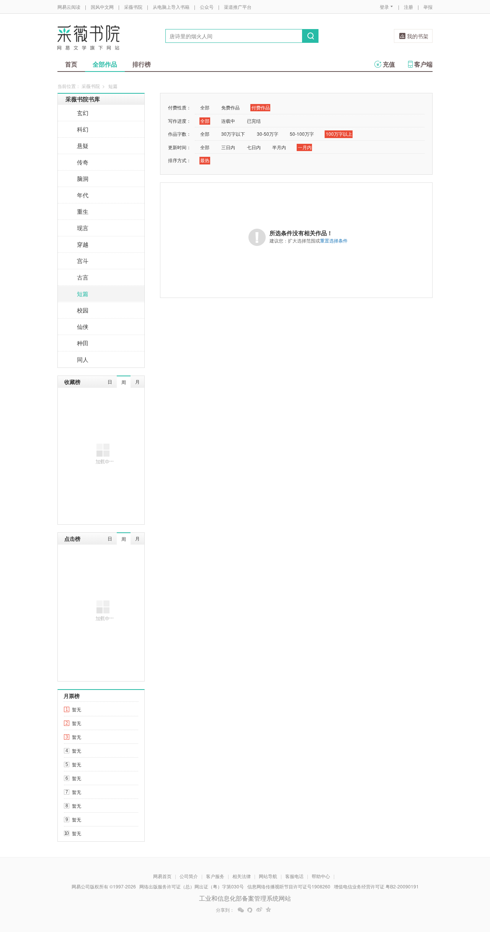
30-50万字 (267, 133)
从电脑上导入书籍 (171, 6)
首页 (71, 64)
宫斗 (82, 261)
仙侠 (82, 326)
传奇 (82, 162)
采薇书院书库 (82, 99)
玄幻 (82, 113)
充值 (389, 64)
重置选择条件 (334, 240)
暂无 (76, 709)
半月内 (279, 147)
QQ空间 (268, 910)
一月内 (305, 147)
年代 (82, 195)
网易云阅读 (68, 6)
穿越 (82, 244)
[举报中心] (453, 887)
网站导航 (268, 876)
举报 (428, 6)
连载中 (228, 120)
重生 (82, 211)
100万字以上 (339, 133)
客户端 (423, 64)
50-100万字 (302, 133)
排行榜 (141, 64)
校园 (82, 310)
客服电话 (294, 876)
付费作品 (261, 107)
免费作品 (230, 107)
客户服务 (215, 876)
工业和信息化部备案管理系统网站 (245, 898)
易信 (250, 910)
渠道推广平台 (238, 6)
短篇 (82, 294)
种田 (82, 343)
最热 (204, 160)
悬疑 (82, 146)
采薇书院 (133, 6)
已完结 (254, 120)
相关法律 (241, 876)
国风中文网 (102, 6)
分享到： (225, 910)
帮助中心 (321, 876)
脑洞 (82, 178)
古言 (82, 277)
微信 (241, 910)
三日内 (228, 147)
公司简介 (189, 876)
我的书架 (417, 36)
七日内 (254, 147)
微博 (259, 910)
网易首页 (162, 876)
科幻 (82, 129)
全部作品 (105, 64)
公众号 (207, 6)
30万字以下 (233, 133)
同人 (82, 359)
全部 (204, 107)
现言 (82, 228)
